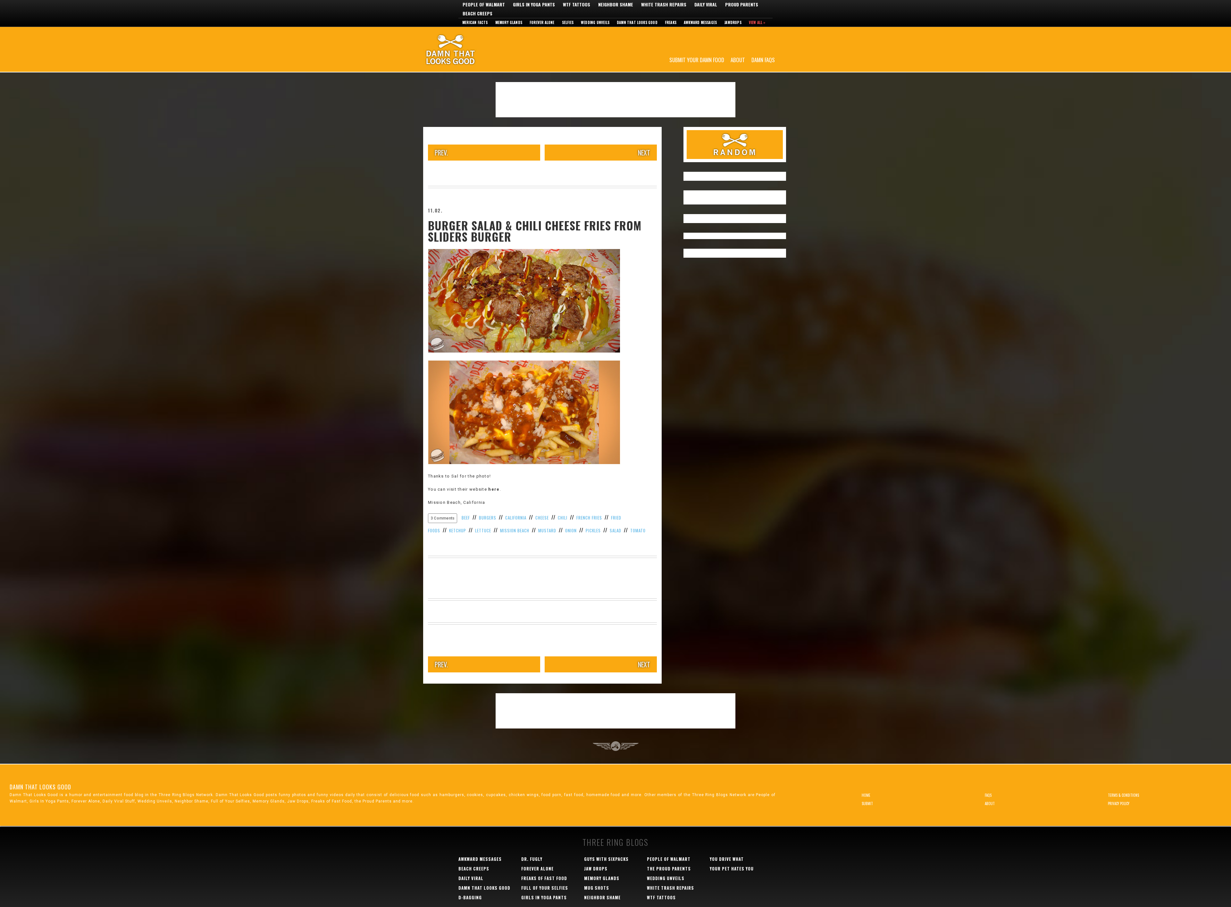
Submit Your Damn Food (696, 59)
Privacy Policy (1118, 803)
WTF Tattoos (576, 4)
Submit (867, 803)
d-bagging (470, 897)
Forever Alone (542, 22)
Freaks (670, 22)
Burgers (487, 517)
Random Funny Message (735, 144)
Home (866, 795)
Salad (615, 530)
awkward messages (480, 859)
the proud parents (669, 868)
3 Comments (443, 518)
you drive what (727, 859)
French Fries (589, 517)
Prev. (441, 152)
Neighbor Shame (615, 4)
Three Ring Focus (616, 746)
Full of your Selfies (544, 888)
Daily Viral (705, 4)
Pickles (593, 530)
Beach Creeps (477, 13)
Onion (571, 530)
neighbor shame (602, 897)
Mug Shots (596, 888)
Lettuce (483, 530)
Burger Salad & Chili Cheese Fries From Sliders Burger (534, 231)
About (738, 59)
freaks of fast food (544, 878)
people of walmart (669, 859)
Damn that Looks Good (637, 22)
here (493, 489)
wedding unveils (665, 878)
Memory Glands (509, 22)
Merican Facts (475, 22)
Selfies (568, 22)
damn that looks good (484, 888)
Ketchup (457, 530)
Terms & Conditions (1123, 795)
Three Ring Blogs (615, 842)
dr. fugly (531, 859)
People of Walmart (484, 4)
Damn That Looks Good (461, 49)
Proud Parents (741, 4)
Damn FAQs (763, 59)
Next (644, 152)
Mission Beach (514, 530)
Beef (466, 517)
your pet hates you (732, 868)
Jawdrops (732, 22)
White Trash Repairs (663, 4)
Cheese (542, 517)
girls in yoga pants (544, 897)
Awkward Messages (700, 22)
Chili (562, 517)
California (515, 517)
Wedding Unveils (595, 22)
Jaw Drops (595, 868)
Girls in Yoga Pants (534, 4)
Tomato (638, 530)
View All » (757, 22)
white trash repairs (670, 888)
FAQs (988, 795)
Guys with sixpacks (606, 859)
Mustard (547, 530)
